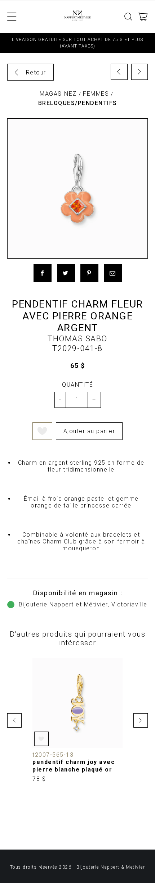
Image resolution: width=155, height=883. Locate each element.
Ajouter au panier (89, 431)
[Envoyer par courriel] (113, 273)
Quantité (77, 384)
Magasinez (58, 93)
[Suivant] (139, 72)
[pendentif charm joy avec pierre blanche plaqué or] (77, 720)
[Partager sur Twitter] (66, 273)
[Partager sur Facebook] (43, 273)
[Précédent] (119, 72)
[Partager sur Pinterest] (89, 273)
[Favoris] (42, 431)
